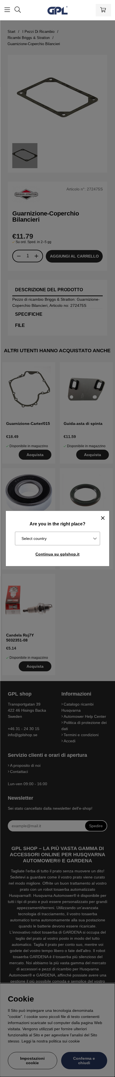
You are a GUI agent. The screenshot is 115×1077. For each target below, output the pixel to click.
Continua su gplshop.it (57, 554)
